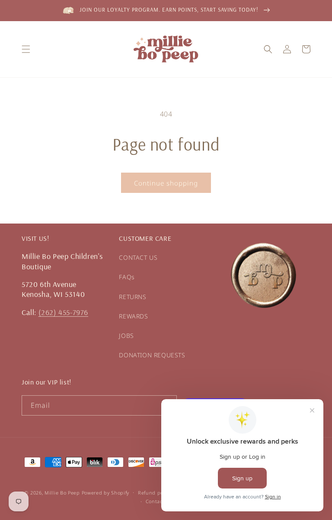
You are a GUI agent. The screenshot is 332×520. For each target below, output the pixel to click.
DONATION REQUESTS (152, 355)
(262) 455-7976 (63, 312)
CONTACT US (138, 257)
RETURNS (132, 297)
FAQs (126, 277)
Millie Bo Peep (62, 492)
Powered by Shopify (106, 492)
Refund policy (155, 492)
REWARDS (133, 316)
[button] (25, 49)
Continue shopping (166, 183)
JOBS (126, 335)
